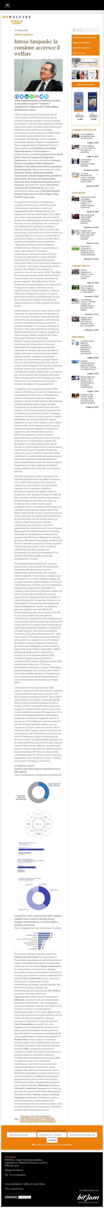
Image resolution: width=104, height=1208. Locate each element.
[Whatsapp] (31, 96)
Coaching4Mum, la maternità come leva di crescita (88, 136)
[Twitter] (22, 96)
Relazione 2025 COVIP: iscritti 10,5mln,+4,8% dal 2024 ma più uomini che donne (88, 399)
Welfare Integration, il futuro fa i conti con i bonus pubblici (87, 274)
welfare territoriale (32, 1120)
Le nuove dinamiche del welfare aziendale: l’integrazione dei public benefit (88, 177)
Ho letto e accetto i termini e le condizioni (53, 1144)
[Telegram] (41, 96)
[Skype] (46, 96)
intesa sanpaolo (45, 1118)
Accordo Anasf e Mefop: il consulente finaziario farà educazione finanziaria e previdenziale (87, 347)
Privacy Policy (12, 1197)
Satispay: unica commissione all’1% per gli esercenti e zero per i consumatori (87, 321)
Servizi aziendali (23, 34)
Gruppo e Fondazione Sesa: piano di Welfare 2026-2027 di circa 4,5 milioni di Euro (88, 365)
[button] (7, 5)
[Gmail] (36, 96)
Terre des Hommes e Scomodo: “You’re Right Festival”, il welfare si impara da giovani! (88, 202)
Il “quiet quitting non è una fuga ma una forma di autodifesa (88, 149)
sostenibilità (27, 1118)
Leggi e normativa (81, 42)
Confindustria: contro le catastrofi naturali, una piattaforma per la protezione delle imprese (88, 305)
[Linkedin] (26, 96)
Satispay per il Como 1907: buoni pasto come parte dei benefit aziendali (88, 235)
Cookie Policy (25, 1197)
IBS (81, 119)
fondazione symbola (44, 1122)
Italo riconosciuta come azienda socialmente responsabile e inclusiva (87, 219)
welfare (24, 1116)
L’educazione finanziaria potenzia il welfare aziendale (88, 163)
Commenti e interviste (84, 37)
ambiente (50, 1120)
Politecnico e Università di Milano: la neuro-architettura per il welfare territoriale (88, 250)
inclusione (26, 1122)
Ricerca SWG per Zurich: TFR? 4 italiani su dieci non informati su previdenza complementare (88, 382)
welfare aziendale (40, 1116)
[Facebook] (17, 96)
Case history (79, 53)
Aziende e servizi (81, 47)
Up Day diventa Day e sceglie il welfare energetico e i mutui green (88, 289)
